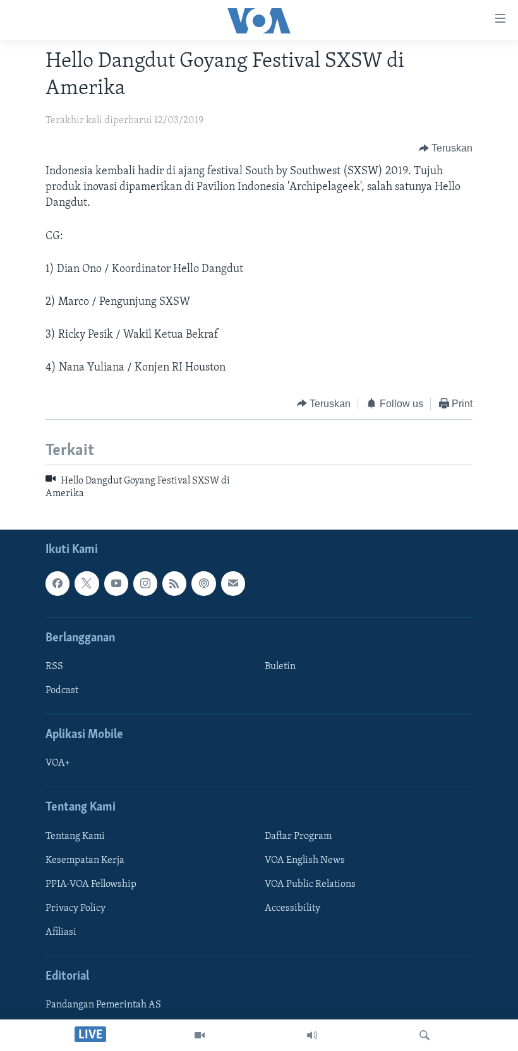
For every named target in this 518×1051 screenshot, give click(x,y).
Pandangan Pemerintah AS (103, 1005)
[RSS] (174, 583)
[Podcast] (203, 583)
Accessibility (292, 908)
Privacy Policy (75, 908)
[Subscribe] (233, 583)
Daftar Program (298, 836)
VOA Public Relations (310, 884)
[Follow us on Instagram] (145, 583)
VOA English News (305, 860)
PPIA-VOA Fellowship (90, 884)
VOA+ (57, 763)
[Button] (446, 148)
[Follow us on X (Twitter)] (87, 583)
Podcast (61, 691)
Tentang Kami (75, 836)
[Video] (200, 1035)
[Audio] (312, 1035)
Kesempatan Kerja (84, 860)
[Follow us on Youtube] (116, 583)
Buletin (280, 667)
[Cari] (424, 1035)
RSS (54, 667)
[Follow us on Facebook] (57, 583)
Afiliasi (60, 932)
